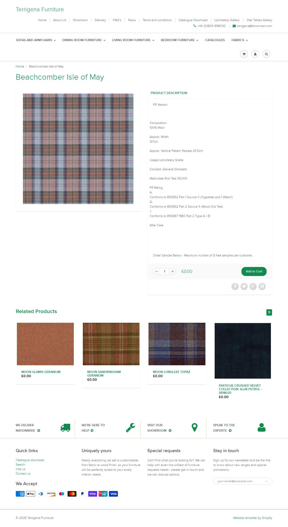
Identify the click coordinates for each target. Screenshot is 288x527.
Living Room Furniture (131, 40)
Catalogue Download (193, 20)
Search (20, 464)
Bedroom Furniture (178, 40)
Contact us (23, 473)
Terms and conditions (157, 20)
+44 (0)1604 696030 (212, 26)
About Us (59, 20)
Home (42, 20)
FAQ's (117, 20)
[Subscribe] (266, 481)
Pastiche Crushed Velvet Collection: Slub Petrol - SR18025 (240, 389)
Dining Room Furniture (82, 40)
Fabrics (238, 40)
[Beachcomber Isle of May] (78, 149)
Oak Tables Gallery (259, 20)
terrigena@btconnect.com (254, 26)
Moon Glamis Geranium (41, 372)
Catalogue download (30, 460)
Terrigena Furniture (40, 9)
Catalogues (215, 40)
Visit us (20, 469)
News (132, 20)
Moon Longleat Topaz (171, 372)
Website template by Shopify (252, 518)
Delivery (100, 20)
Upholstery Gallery (227, 20)
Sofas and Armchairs (34, 40)
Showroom (80, 20)
